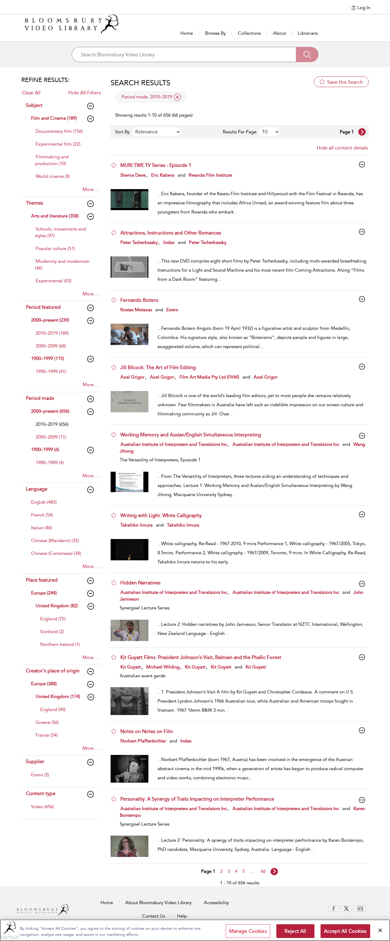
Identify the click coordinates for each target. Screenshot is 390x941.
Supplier (35, 761)
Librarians (308, 33)
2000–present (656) (50, 411)
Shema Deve (133, 175)
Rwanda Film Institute (210, 175)
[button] (114, 165)
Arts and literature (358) (55, 216)
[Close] (380, 930)
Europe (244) (44, 593)
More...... (92, 189)
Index (169, 242)
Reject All (295, 931)
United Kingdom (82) (57, 605)
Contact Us (153, 916)
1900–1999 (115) (47, 358)
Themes (34, 203)
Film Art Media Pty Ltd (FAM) (209, 377)
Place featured (42, 580)
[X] (346, 908)
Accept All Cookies (345, 931)
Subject (34, 105)
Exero (172, 309)
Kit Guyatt (130, 667)
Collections (249, 33)
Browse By (215, 33)
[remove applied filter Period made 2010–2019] (177, 97)
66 (263, 871)
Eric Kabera (162, 175)
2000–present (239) (50, 320)
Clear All (31, 93)
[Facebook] (333, 908)
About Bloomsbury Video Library (158, 902)
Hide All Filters (84, 93)
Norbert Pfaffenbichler (143, 741)
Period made (40, 398)
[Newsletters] (360, 908)
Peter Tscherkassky (139, 242)
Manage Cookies (248, 931)
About (279, 33)
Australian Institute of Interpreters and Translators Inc (173, 444)
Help (182, 916)
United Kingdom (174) (58, 696)
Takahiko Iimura (136, 525)
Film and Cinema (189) (54, 118)
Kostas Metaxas (136, 309)
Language (37, 489)
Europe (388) (44, 683)
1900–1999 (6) (45, 449)
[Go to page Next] (274, 871)
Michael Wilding (162, 667)
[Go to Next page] (362, 132)
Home (186, 33)
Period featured (43, 307)
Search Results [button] (140, 83)
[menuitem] (63, 134)
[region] (195, 930)
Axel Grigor (132, 377)
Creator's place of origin (53, 671)
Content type (40, 793)
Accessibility (216, 902)
